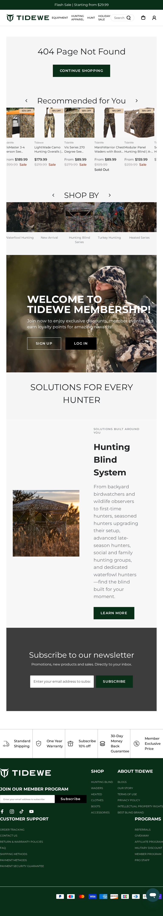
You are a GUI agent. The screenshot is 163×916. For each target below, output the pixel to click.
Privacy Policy (129, 800)
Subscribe (114, 681)
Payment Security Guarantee (22, 866)
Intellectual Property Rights (140, 806)
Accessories (100, 812)
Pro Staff (142, 860)
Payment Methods (13, 860)
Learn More (114, 613)
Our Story (125, 788)
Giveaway (142, 835)
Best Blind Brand (131, 812)
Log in (81, 343)
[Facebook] (2, 811)
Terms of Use (127, 794)
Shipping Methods (13, 854)
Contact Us (8, 835)
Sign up (44, 343)
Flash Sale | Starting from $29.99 (82, 5)
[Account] (154, 18)
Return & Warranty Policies (21, 841)
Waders (97, 788)
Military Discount (148, 847)
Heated (96, 794)
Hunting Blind (102, 782)
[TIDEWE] (28, 18)
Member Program (148, 854)
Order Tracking (12, 829)
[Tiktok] (22, 811)
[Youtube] (31, 811)
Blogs (122, 782)
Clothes (97, 800)
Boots (95, 806)
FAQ (3, 847)
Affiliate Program (149, 841)
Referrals (142, 829)
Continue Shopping (81, 71)
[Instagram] (12, 811)
